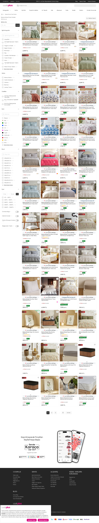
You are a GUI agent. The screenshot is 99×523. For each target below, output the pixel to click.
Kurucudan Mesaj (16, 477)
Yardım (33, 480)
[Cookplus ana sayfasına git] (17, 504)
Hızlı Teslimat (53, 484)
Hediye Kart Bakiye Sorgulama (38, 488)
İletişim (14, 482)
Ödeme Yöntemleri (36, 479)
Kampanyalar (53, 480)
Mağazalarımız (16, 480)
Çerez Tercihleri (72, 484)
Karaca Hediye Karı (55, 475)
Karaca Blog (15, 495)
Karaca (14, 484)
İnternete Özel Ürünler (55, 479)
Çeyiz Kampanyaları (17, 498)
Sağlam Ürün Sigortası (36, 482)
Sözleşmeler (72, 481)
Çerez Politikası (72, 483)
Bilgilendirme (72, 477)
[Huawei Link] (41, 456)
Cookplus (17, 472)
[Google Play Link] (32, 456)
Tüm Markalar (53, 482)
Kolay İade (53, 486)
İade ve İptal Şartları (36, 475)
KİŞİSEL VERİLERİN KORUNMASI (75, 473)
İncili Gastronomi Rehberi (18, 496)
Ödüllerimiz (15, 479)
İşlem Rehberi (35, 484)
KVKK (70, 479)
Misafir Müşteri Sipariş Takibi (38, 486)
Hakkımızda (15, 475)
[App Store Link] (23, 456)
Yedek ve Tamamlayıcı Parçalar (57, 477)
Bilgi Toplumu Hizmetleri (37, 477)
